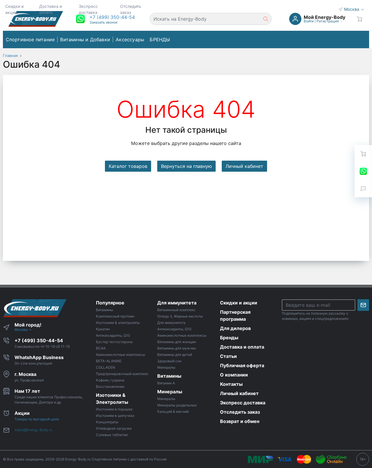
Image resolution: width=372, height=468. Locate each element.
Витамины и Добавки (85, 39)
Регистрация (327, 21)
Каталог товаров (128, 166)
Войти (309, 21)
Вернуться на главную (186, 166)
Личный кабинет (244, 166)
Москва (352, 9)
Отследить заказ (130, 9)
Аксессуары (130, 39)
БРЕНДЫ (160, 39)
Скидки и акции (14, 9)
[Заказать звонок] (363, 188)
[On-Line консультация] (363, 171)
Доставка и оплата (50, 9)
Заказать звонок (103, 22)
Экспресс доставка (88, 9)
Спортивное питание (30, 39)
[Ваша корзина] (359, 19)
